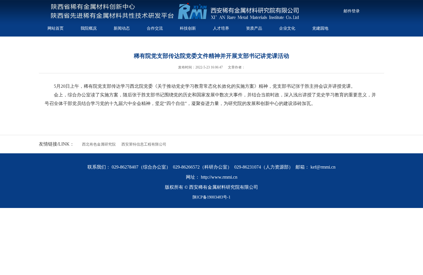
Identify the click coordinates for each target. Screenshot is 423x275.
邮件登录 (352, 11)
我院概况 (89, 28)
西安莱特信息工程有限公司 (143, 144)
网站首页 (55, 28)
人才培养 (221, 28)
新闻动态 (122, 28)
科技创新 (188, 28)
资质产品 (254, 28)
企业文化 (287, 28)
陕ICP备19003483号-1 (211, 197)
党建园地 (320, 28)
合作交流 (155, 28)
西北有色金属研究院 (99, 144)
